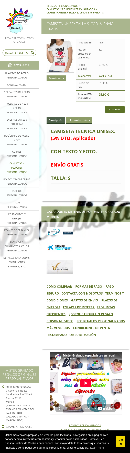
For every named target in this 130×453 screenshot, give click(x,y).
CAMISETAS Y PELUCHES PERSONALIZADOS (17, 168)
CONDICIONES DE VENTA (91, 328)
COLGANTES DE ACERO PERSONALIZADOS (17, 94)
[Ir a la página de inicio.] (19, 18)
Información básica (79, 120)
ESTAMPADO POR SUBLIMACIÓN (72, 335)
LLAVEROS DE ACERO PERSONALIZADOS (17, 75)
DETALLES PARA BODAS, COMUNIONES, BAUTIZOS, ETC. (16, 262)
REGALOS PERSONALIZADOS (62, 5)
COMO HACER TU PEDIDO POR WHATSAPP (85, 429)
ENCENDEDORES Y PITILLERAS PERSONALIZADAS (16, 124)
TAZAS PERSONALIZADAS (17, 204)
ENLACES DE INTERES (79, 307)
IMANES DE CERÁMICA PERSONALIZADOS (16, 232)
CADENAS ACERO (17, 84)
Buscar (33, 53)
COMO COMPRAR (59, 286)
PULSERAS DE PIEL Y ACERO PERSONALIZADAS (17, 108)
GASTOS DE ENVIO (84, 300)
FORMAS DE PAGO (88, 286)
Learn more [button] (97, 447)
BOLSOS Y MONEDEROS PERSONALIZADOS (16, 181)
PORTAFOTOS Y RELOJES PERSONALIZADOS (17, 218)
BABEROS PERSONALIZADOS (17, 193)
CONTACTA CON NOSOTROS (82, 293)
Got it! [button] (121, 441)
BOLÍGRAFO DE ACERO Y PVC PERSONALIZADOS (16, 140)
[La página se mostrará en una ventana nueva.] (60, 56)
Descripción (55, 120)
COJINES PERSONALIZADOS (17, 154)
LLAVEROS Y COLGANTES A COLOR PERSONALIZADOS (17, 246)
